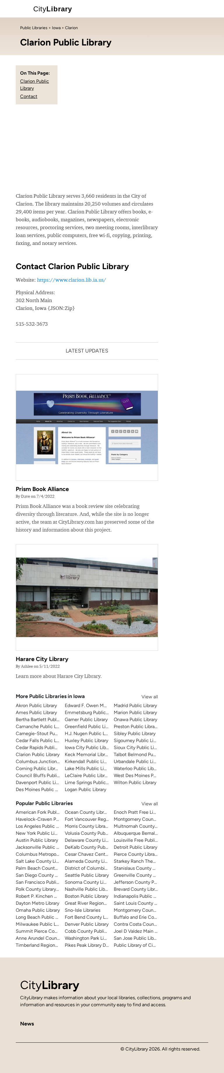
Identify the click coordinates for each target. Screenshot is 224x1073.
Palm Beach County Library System (52, 868)
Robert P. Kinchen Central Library (50, 896)
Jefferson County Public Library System (155, 882)
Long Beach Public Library (42, 917)
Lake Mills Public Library (89, 768)
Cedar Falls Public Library (42, 740)
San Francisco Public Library (45, 882)
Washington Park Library (89, 938)
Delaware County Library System (99, 840)
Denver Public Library (86, 924)
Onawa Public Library (135, 719)
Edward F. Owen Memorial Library (99, 705)
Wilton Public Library (135, 782)
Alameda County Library (90, 861)
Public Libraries (34, 27)
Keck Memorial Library (88, 754)
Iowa (56, 27)
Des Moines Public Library (42, 789)
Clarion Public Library (38, 754)
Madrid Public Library (135, 705)
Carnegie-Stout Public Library (46, 733)
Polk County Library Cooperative (49, 889)
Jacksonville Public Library (43, 847)
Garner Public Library (86, 719)
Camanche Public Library (42, 726)
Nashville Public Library (89, 889)
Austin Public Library (37, 840)
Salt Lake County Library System (49, 861)
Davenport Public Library (41, 782)
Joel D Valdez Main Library (141, 931)
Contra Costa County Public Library (150, 924)
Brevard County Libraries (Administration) (157, 889)
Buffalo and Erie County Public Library (153, 917)
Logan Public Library (85, 789)
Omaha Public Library (38, 910)
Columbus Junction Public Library (51, 761)
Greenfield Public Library (90, 726)
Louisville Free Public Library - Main (150, 840)
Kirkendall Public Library (89, 761)
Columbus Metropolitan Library (48, 854)
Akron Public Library (36, 705)
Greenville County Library (140, 875)
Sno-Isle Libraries (82, 910)
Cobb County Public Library (93, 931)
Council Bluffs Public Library (45, 775)
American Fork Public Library (45, 812)
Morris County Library (87, 826)
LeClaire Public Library (88, 775)
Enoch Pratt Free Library (138, 812)
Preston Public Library (136, 726)
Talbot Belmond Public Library (145, 754)
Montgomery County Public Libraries (152, 910)
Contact (28, 96)
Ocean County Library (87, 812)
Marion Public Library (135, 712)
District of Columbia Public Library (100, 868)
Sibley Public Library (134, 733)
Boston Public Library (86, 896)
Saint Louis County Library (141, 903)
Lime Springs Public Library (93, 782)
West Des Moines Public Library (146, 775)
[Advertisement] (112, 148)
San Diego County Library (42, 875)
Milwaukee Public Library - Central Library (59, 924)
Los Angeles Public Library (43, 826)
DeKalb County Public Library (95, 847)
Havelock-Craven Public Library (48, 819)
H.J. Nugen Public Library (90, 733)
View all (144, 696)
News (27, 1024)
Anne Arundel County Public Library (53, 938)
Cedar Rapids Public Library (44, 747)
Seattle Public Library (87, 875)
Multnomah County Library (141, 826)
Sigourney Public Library (139, 740)
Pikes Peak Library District (91, 945)
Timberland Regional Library (45, 945)
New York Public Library (40, 833)
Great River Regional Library (93, 903)
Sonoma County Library (89, 882)
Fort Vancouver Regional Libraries (99, 819)
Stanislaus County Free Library (145, 868)
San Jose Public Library (137, 938)
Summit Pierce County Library (47, 931)
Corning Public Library (38, 768)
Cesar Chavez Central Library (95, 854)
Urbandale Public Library (139, 761)
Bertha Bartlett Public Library (45, 719)
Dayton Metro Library (37, 903)
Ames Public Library (36, 712)
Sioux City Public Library (139, 747)
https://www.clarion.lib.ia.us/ (71, 280)
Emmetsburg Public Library (93, 712)
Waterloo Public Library (137, 768)
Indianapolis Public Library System (149, 896)
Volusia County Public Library (95, 833)
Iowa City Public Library (89, 747)
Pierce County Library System (145, 854)
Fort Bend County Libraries (92, 917)
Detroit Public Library (135, 847)
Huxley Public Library (86, 740)
